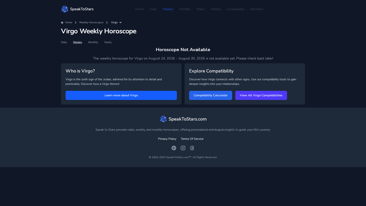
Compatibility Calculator (211, 95)
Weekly (168, 9)
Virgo (114, 22)
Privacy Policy (167, 139)
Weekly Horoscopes (91, 22)
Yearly (201, 9)
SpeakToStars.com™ (178, 157)
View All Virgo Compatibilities (261, 95)
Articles (216, 9)
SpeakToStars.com (188, 119)
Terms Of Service (192, 139)
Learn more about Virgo (121, 95)
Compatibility (235, 9)
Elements (256, 9)
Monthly (184, 9)
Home (139, 9)
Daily (153, 9)
